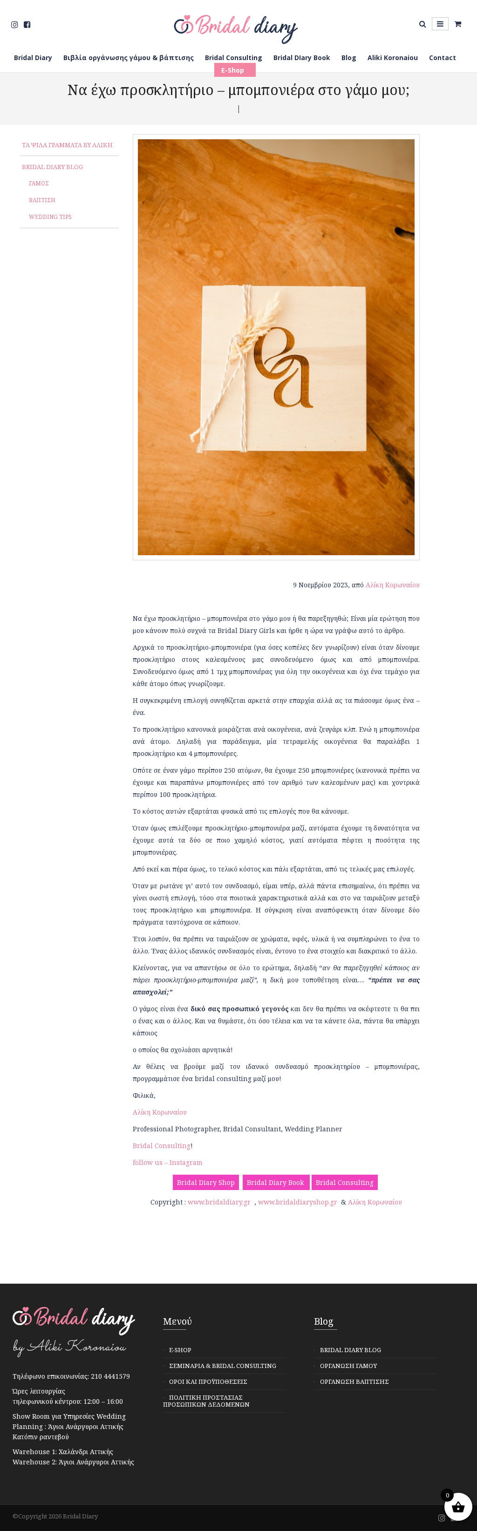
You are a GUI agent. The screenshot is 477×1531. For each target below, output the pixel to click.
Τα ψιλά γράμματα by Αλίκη (67, 145)
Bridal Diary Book (276, 1182)
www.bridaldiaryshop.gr (297, 1202)
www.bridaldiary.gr (219, 1202)
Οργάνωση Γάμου (348, 1365)
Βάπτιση (42, 200)
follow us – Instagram (168, 1162)
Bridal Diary (33, 57)
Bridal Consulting (233, 57)
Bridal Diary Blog (52, 167)
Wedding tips (50, 217)
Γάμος (39, 183)
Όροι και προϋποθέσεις (208, 1381)
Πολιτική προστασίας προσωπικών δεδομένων (206, 1401)
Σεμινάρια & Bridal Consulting (222, 1365)
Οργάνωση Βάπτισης (354, 1381)
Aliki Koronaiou (393, 57)
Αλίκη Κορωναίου (393, 584)
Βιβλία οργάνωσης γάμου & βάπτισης (128, 57)
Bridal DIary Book (301, 57)
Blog (348, 57)
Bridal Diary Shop (206, 1182)
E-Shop (232, 70)
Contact (442, 57)
